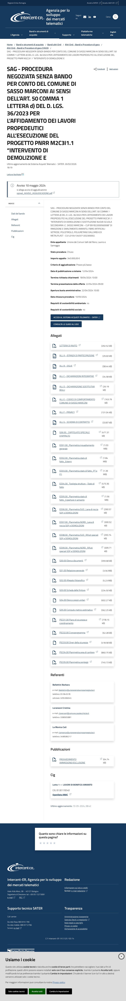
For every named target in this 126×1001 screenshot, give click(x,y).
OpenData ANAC (60, 794)
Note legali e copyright (73, 922)
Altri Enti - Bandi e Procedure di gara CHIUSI (28, 48)
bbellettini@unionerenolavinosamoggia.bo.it (77, 690)
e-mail (10, 897)
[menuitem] (112, 34)
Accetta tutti (37, 991)
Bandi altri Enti (54, 44)
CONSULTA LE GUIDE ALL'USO (66, 324)
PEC (21, 897)
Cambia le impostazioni (59, 991)
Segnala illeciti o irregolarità (75, 919)
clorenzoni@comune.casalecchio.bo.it (74, 713)
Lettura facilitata (14, 174)
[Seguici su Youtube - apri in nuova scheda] (93, 16)
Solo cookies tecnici (16, 991)
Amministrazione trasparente (76, 916)
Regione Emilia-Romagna (17, 3)
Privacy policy (59, 982)
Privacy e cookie (71, 925)
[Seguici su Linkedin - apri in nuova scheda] (88, 16)
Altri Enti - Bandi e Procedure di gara (82, 44)
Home (10, 44)
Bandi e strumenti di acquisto (30, 44)
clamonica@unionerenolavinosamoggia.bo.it (77, 732)
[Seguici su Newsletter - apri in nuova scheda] (83, 16)
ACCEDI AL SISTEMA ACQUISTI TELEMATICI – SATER (76, 317)
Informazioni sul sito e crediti (76, 887)
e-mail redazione (78, 890)
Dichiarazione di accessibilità (75, 928)
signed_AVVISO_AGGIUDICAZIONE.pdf (34, 193)
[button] (115, 17)
